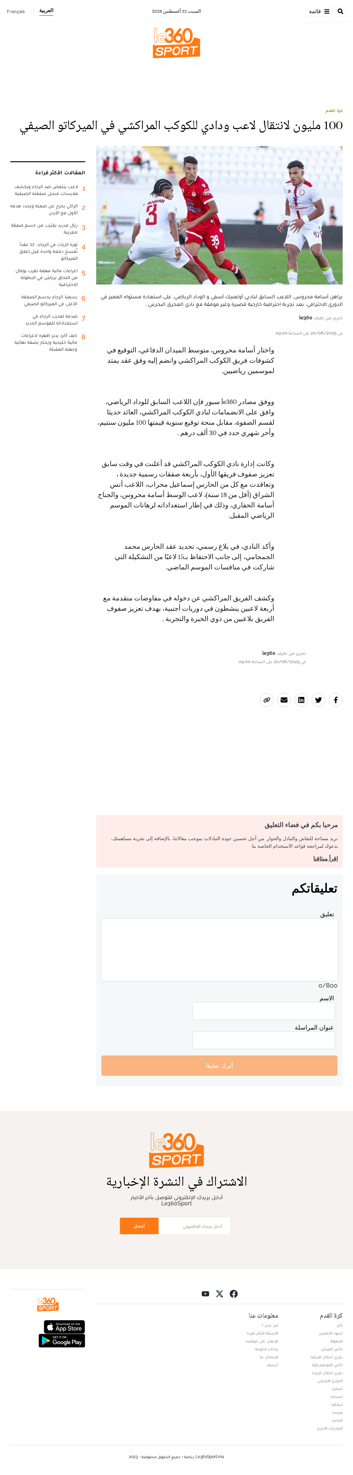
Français (16, 11)
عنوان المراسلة (314, 1027)
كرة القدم (334, 110)
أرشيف (272, 1364)
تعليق (327, 914)
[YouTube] (205, 1293)
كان (339, 1325)
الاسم (327, 998)
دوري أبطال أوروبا (327, 1372)
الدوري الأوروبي (330, 1380)
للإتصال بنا (269, 1356)
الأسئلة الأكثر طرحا (262, 1333)
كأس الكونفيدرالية (327, 1364)
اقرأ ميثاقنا (325, 858)
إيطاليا (337, 1404)
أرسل (139, 1225)
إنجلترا (337, 1388)
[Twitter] (219, 1293)
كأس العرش (332, 1349)
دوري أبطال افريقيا (326, 1356)
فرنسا (337, 1412)
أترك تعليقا (219, 1065)
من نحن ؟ (270, 1325)
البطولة (336, 1341)
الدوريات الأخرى (330, 1428)
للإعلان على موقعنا (262, 1341)
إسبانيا (337, 1396)
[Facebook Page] (234, 1293)
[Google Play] (61, 1340)
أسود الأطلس (331, 1333)
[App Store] (64, 1326)
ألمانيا (337, 1420)
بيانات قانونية (266, 1349)
